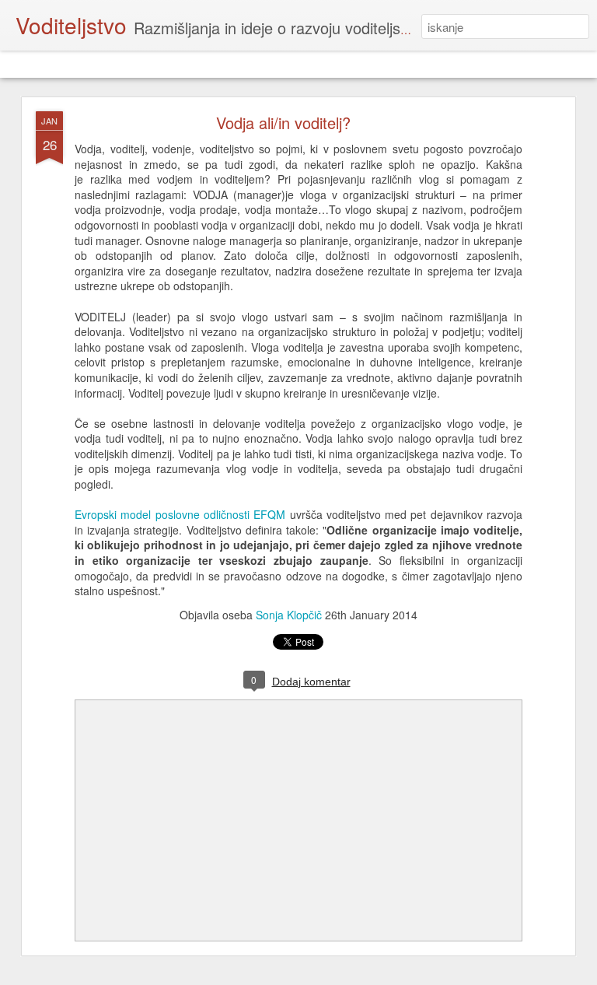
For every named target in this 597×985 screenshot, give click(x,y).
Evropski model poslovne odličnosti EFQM (180, 514)
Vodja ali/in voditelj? (283, 122)
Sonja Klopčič (289, 614)
